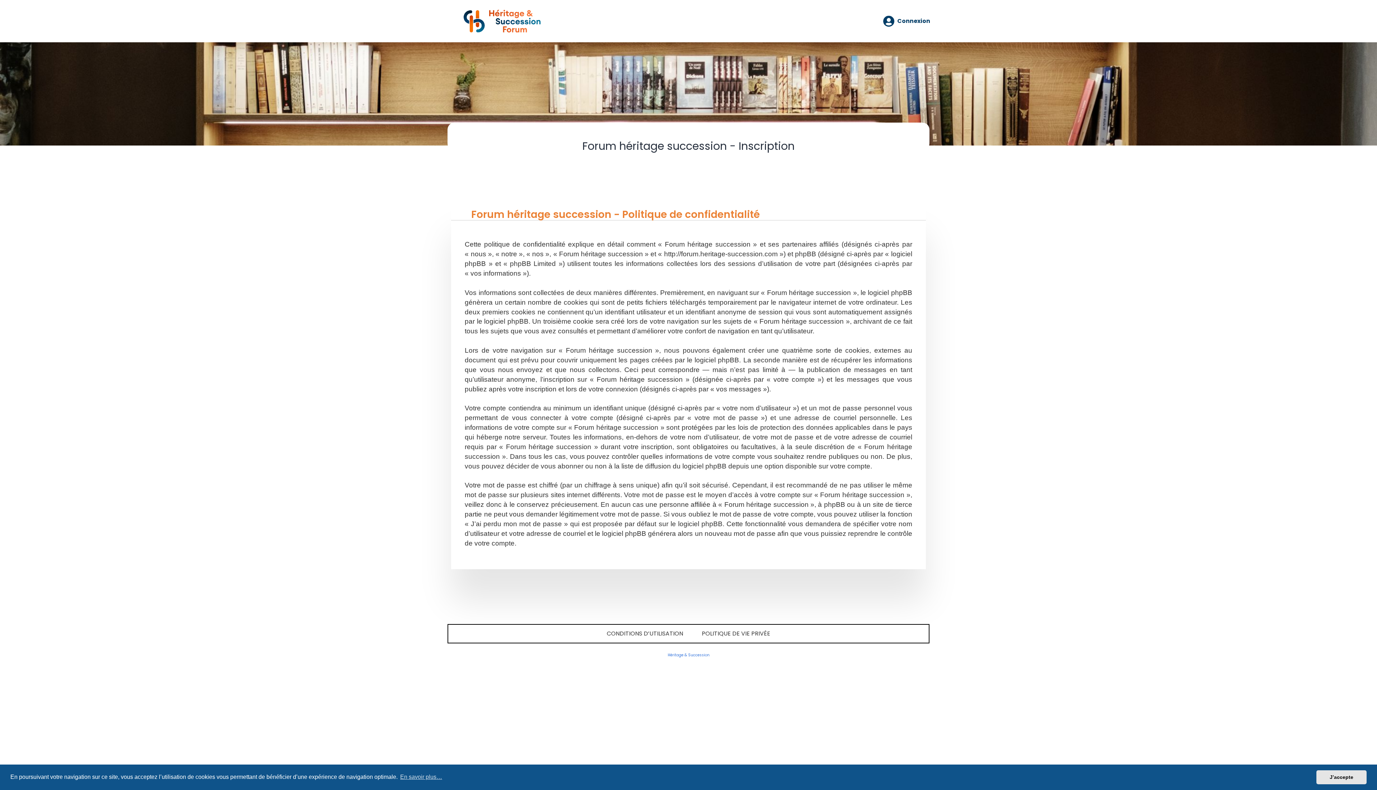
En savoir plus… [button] (421, 777)
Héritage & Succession (689, 655)
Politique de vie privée (736, 633)
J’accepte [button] (1341, 777)
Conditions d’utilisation (645, 633)
